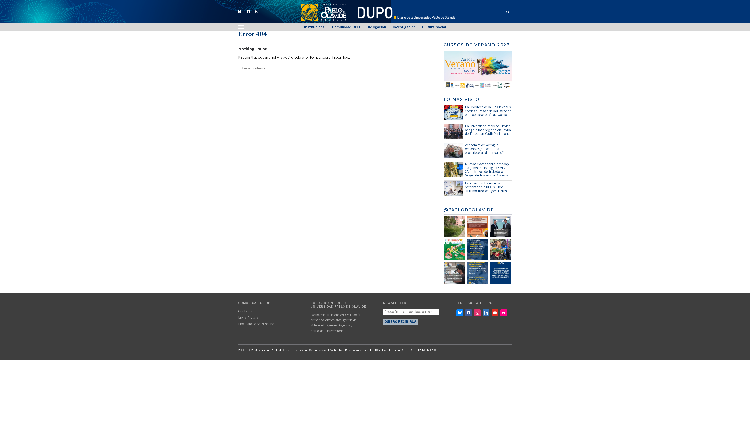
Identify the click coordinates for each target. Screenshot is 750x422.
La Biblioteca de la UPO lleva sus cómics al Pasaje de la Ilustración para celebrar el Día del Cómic (488, 110)
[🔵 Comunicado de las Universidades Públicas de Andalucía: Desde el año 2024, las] (500, 273)
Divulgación (376, 27)
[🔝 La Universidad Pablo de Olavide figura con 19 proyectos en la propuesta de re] (454, 273)
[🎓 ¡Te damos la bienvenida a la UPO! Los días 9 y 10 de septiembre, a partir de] (454, 249)
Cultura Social (434, 27)
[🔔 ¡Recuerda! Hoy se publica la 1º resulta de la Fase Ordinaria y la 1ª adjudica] (500, 249)
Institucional (315, 27)
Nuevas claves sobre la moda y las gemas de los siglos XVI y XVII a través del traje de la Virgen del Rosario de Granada (487, 169)
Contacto (245, 311)
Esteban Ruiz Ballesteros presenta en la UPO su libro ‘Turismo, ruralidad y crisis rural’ (486, 187)
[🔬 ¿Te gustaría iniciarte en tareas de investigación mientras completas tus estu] (477, 273)
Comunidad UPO (346, 27)
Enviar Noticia (248, 317)
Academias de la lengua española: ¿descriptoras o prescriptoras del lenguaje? (484, 148)
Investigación (404, 27)
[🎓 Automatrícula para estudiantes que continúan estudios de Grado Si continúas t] (477, 249)
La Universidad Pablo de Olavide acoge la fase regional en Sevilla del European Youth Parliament (488, 129)
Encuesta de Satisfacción (256, 324)
